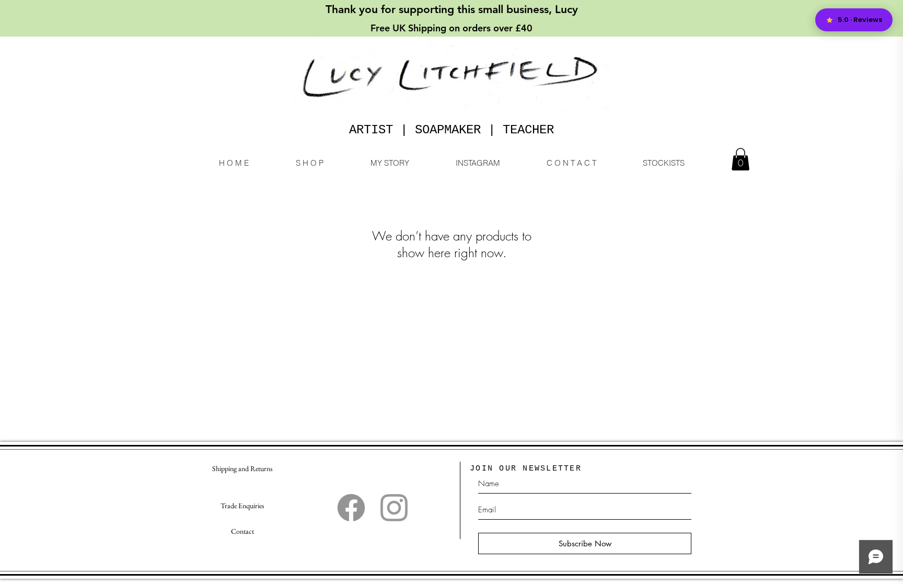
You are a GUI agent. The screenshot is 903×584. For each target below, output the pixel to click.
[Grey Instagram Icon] (394, 507)
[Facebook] (351, 507)
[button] (740, 159)
